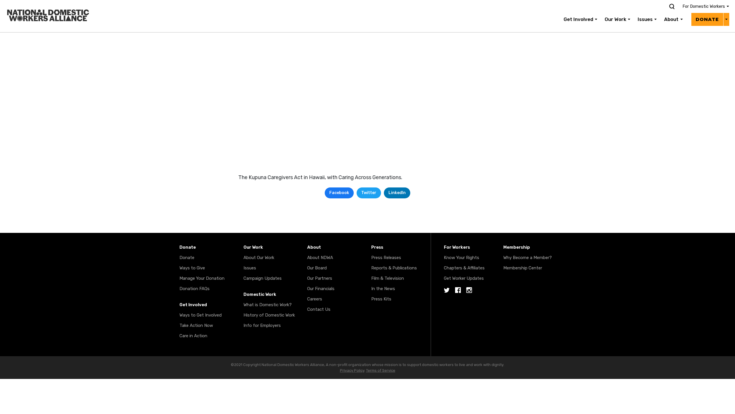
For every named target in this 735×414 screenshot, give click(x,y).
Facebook (339, 192)
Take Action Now (196, 325)
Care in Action (193, 335)
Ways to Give (192, 268)
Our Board (317, 268)
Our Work (615, 19)
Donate (707, 19)
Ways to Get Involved (200, 315)
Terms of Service (380, 370)
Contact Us (318, 309)
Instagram (469, 290)
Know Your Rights (461, 257)
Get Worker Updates (464, 278)
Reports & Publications (394, 268)
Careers (314, 299)
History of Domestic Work (269, 315)
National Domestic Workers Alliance (42, 4)
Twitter (368, 192)
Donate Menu (726, 19)
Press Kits (381, 299)
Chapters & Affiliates (464, 268)
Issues (645, 19)
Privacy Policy (352, 370)
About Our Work (258, 257)
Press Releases (386, 257)
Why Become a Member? (527, 257)
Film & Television (387, 278)
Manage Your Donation (202, 278)
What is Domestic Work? (267, 304)
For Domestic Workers (703, 6)
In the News (383, 288)
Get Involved (578, 19)
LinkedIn (397, 192)
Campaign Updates (262, 278)
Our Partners (319, 278)
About (671, 19)
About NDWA (320, 257)
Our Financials (320, 288)
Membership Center (522, 268)
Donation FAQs (194, 288)
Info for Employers (262, 325)
